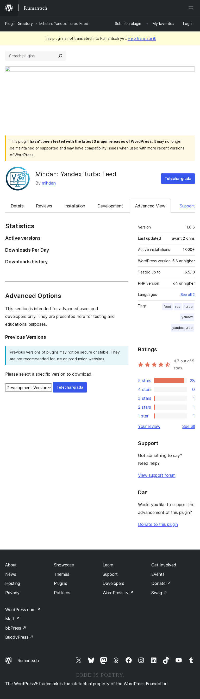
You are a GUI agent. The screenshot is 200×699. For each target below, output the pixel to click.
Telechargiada (178, 178)
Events (158, 574)
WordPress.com (23, 609)
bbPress (15, 628)
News (10, 574)
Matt (12, 618)
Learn (108, 564)
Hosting (12, 583)
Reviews (44, 205)
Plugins (60, 583)
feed (167, 307)
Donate (161, 583)
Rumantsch (28, 660)
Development (110, 205)
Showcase (64, 564)
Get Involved (163, 564)
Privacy (12, 592)
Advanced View (150, 205)
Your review (149, 426)
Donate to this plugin (158, 524)
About (11, 564)
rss (177, 307)
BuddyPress (19, 637)
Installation (74, 205)
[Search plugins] (60, 56)
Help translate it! (142, 38)
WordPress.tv (118, 592)
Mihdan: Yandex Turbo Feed (75, 174)
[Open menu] (191, 8)
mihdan (49, 183)
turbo (188, 307)
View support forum (157, 475)
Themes (61, 574)
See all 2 (187, 294)
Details (17, 205)
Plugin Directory (19, 23)
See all (188, 426)
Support (187, 205)
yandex (187, 317)
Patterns (62, 592)
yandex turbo (182, 328)
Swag (159, 592)
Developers (113, 583)
